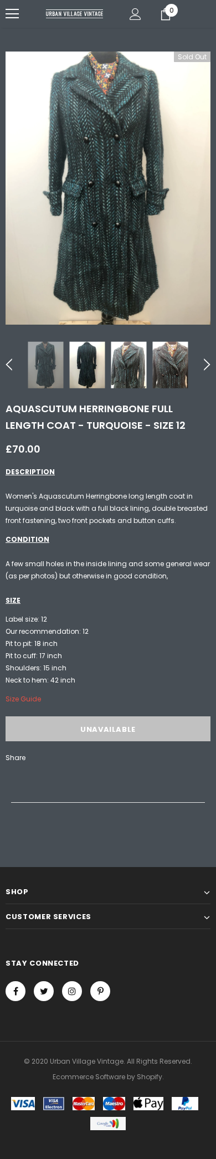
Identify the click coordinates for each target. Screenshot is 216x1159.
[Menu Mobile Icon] (12, 13)
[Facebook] (15, 991)
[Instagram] (72, 991)
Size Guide (23, 699)
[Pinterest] (100, 991)
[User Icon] (135, 14)
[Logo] (74, 13)
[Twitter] (44, 991)
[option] (108, 188)
